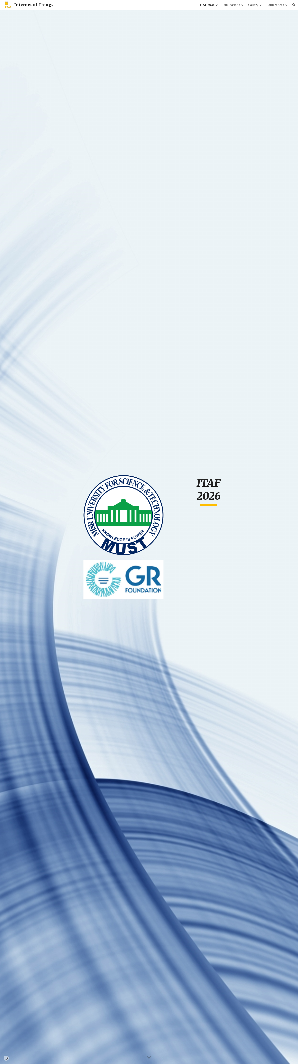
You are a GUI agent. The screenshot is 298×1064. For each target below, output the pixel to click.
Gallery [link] (253, 5)
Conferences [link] (275, 5)
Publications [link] (231, 5)
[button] (294, 5)
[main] (208, 491)
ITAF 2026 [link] (207, 5)
